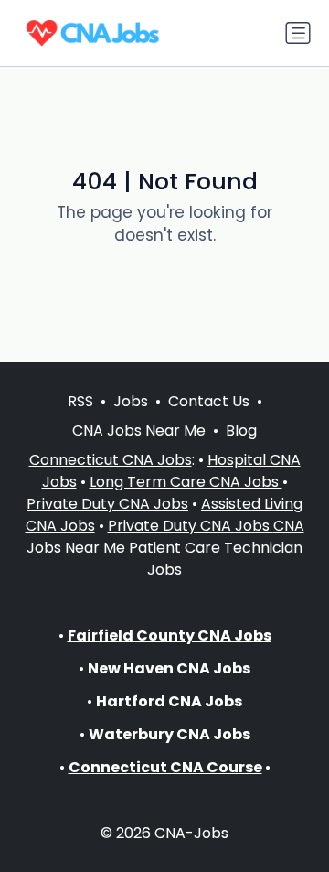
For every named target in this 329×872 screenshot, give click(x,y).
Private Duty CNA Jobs (107, 503)
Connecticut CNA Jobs (110, 459)
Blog (241, 430)
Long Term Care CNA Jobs (186, 481)
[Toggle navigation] (298, 33)
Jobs (130, 401)
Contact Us (208, 401)
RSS (80, 401)
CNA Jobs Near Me (139, 430)
